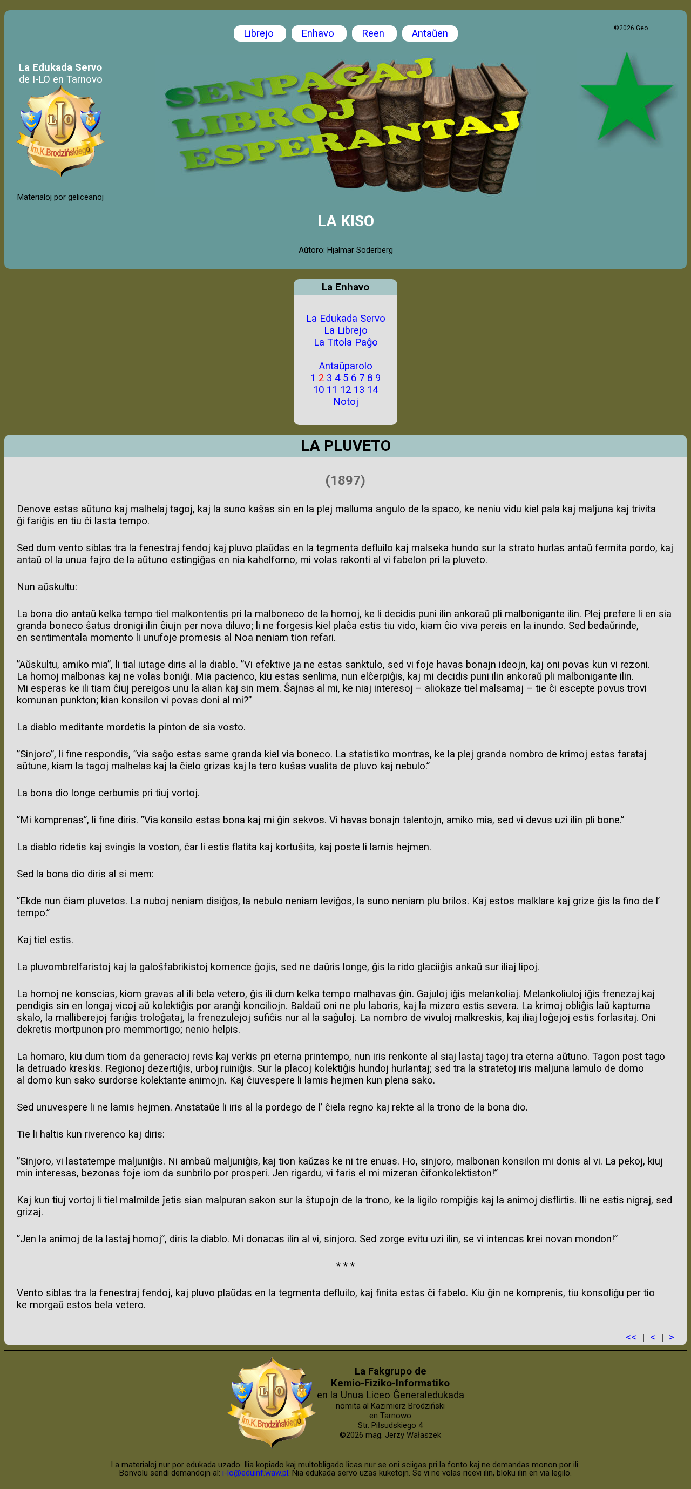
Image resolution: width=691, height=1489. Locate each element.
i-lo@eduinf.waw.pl (255, 1473)
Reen (374, 33)
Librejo (260, 33)
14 (372, 390)
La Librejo (346, 330)
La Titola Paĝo (346, 342)
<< (631, 1337)
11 (332, 390)
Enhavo (319, 33)
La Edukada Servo (345, 318)
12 (345, 390)
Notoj (345, 402)
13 (359, 390)
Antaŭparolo (345, 366)
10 (318, 390)
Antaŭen (430, 33)
